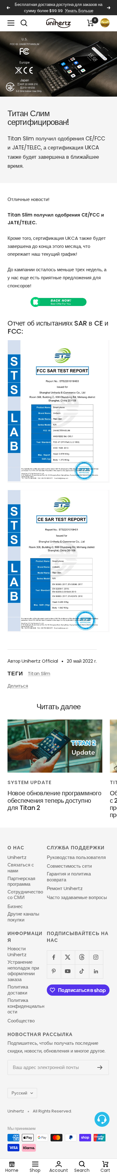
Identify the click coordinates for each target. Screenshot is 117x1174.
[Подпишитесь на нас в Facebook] (54, 957)
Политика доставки (17, 990)
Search (82, 1170)
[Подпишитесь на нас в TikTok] (82, 971)
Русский (19, 1093)
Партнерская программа (21, 881)
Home (11, 1170)
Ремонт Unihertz (65, 888)
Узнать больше (79, 11)
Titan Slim (39, 673)
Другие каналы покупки (23, 917)
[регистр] (100, 1067)
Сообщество (21, 1021)
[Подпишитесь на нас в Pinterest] (54, 971)
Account (58, 1170)
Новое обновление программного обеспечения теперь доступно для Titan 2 (54, 800)
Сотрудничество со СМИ (25, 895)
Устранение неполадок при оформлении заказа (23, 970)
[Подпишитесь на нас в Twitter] (68, 957)
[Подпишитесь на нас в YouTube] (68, 971)
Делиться (17, 686)
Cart (105, 1170)
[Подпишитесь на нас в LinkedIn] (96, 971)
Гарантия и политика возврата (69, 877)
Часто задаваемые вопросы (77, 897)
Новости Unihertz (17, 951)
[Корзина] (90, 23)
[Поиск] (24, 23)
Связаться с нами (20, 868)
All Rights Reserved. (52, 1111)
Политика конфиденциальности (25, 1006)
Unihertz (17, 857)
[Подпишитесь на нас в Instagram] (96, 957)
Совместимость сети (69, 866)
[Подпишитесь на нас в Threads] (82, 957)
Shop (35, 1170)
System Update (29, 782)
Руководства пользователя (76, 857)
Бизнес (15, 906)
